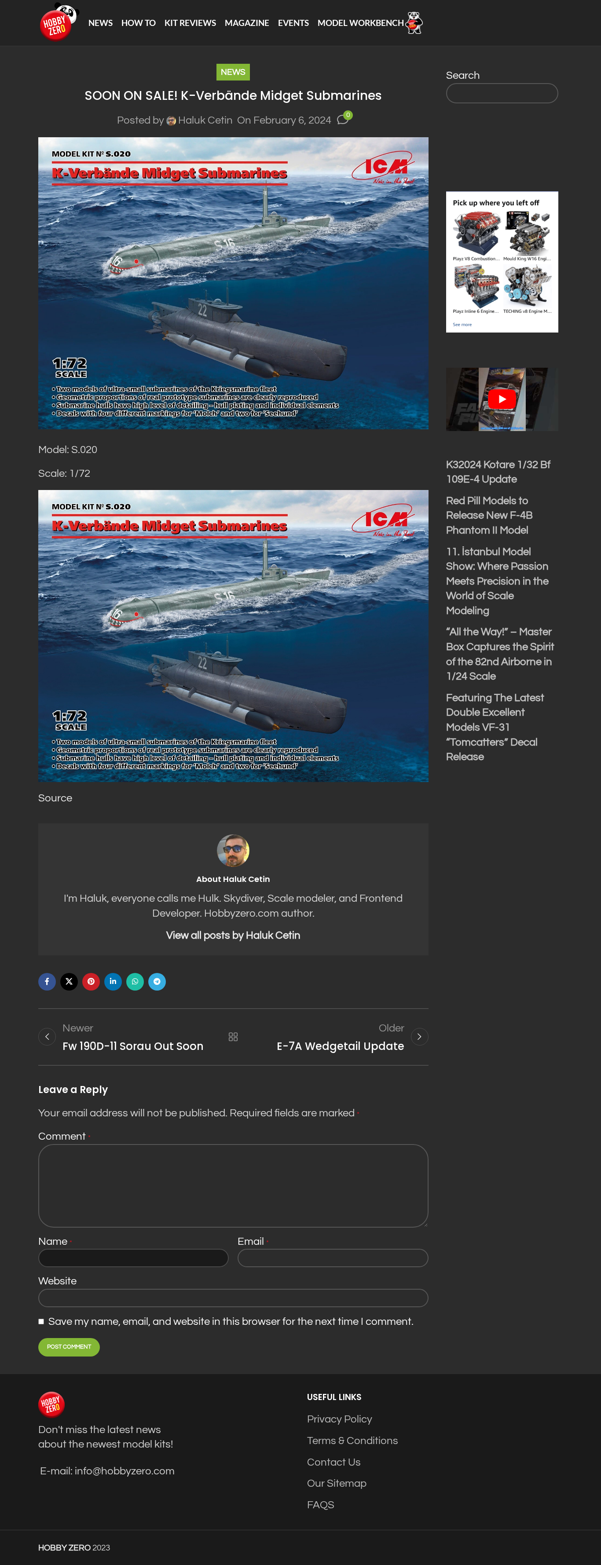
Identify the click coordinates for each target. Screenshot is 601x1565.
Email (253, 1241)
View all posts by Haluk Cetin (233, 935)
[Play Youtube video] (502, 399)
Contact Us (334, 1462)
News (233, 72)
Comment (64, 1136)
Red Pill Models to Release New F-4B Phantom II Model (489, 515)
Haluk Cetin (205, 120)
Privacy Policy (339, 1419)
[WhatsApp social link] (135, 982)
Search (463, 75)
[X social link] (69, 982)
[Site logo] (59, 22)
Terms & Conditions (352, 1440)
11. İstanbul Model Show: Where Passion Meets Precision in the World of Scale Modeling (497, 581)
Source (55, 798)
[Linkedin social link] (113, 982)
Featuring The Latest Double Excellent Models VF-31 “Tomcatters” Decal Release (495, 727)
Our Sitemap (336, 1483)
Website (57, 1281)
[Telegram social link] (157, 982)
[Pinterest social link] (91, 982)
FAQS (320, 1504)
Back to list (233, 1037)
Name (55, 1241)
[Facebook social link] (47, 982)
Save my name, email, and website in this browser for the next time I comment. (231, 1321)
